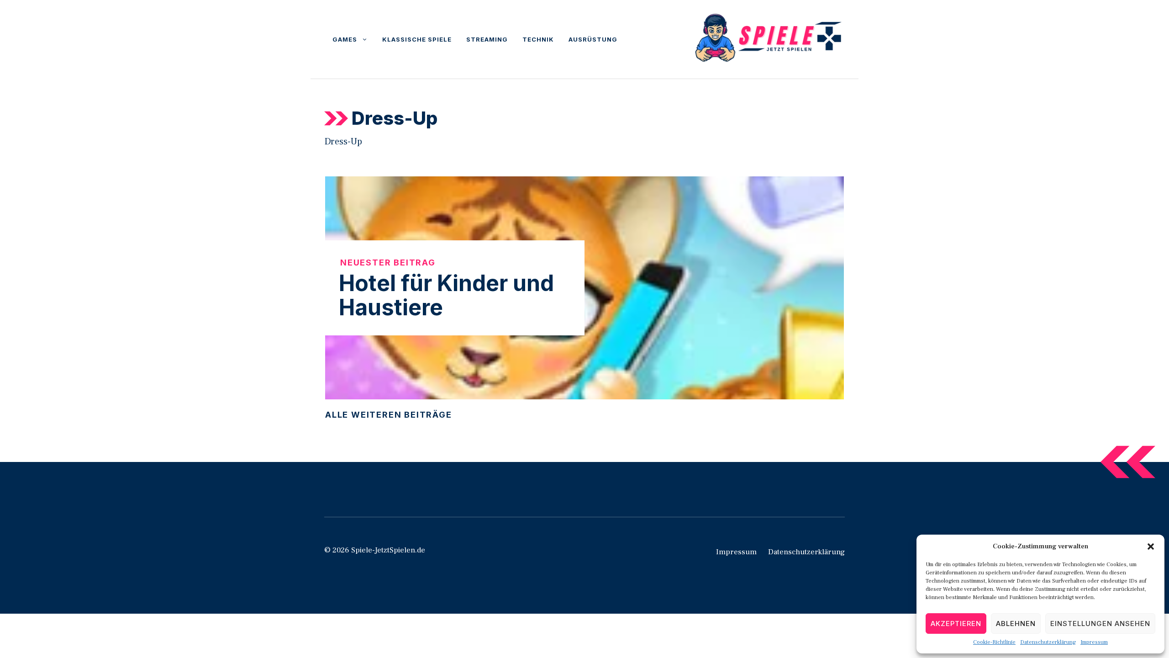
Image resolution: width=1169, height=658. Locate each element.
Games (344, 39)
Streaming (487, 39)
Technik (538, 39)
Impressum (1094, 642)
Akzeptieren (956, 623)
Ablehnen (1016, 623)
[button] (1150, 546)
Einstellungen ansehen (1100, 623)
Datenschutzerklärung (1048, 642)
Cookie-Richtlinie (994, 642)
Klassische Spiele (417, 39)
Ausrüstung (593, 39)
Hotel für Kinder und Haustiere (446, 295)
